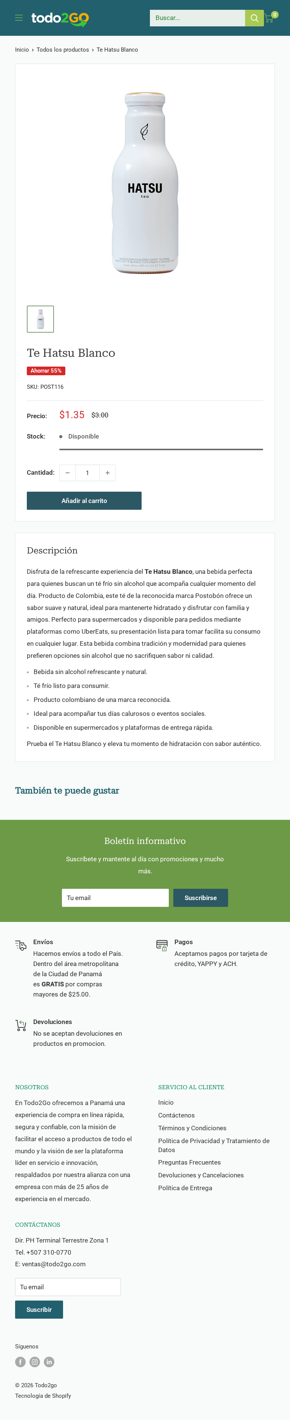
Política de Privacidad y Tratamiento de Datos (214, 1145)
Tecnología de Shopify (43, 1395)
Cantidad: (41, 472)
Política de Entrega (185, 1188)
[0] (268, 18)
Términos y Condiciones (192, 1128)
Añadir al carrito (84, 500)
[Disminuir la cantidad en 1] (68, 473)
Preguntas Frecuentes (189, 1162)
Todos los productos (63, 49)
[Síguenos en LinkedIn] (49, 1361)
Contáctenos (176, 1115)
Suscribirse (201, 898)
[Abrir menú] (19, 18)
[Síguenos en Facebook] (20, 1361)
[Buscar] (254, 18)
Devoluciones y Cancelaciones (201, 1175)
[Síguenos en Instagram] (34, 1361)
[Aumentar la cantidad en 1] (108, 473)
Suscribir (39, 1309)
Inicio (22, 49)
